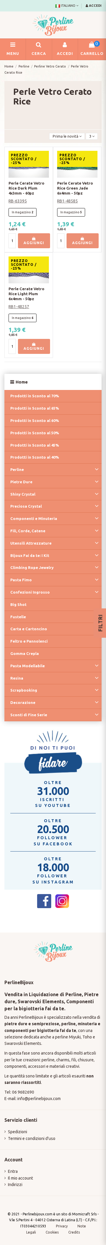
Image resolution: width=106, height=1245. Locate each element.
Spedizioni (17, 1131)
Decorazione (22, 702)
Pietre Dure (21, 482)
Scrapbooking (23, 690)
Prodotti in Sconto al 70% (34, 396)
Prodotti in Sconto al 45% (34, 445)
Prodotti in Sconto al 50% (34, 433)
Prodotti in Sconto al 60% (34, 420)
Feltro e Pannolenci (29, 641)
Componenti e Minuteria (33, 518)
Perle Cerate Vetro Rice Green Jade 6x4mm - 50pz (75, 188)
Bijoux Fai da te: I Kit (29, 555)
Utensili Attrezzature (31, 543)
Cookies (52, 1232)
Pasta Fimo (21, 580)
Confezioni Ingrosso (30, 592)
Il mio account (20, 1178)
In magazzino (21, 212)
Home (22, 381)
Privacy (62, 1226)
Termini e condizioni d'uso (31, 1138)
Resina (16, 678)
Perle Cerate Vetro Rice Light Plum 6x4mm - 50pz (26, 294)
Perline (17, 469)
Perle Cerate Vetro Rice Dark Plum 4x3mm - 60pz (26, 188)
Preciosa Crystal (26, 506)
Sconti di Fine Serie (28, 715)
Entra (13, 1171)
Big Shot (18, 604)
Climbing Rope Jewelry (32, 567)
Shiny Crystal (22, 494)
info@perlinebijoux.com (39, 1098)
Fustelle (18, 617)
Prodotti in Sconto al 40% (34, 457)
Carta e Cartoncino (28, 629)
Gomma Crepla (24, 653)
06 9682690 (23, 1092)
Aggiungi (34, 243)
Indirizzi (15, 1184)
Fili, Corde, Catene (27, 531)
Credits (74, 1232)
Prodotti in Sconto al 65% (34, 408)
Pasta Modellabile (27, 666)
